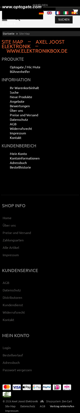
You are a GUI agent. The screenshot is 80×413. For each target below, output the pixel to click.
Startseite (8, 33)
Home (7, 218)
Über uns (16, 110)
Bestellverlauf (13, 355)
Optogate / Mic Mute (25, 67)
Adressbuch (18, 163)
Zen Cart (67, 401)
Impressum (18, 133)
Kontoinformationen (25, 158)
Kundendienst (13, 305)
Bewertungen (20, 106)
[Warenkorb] (75, 11)
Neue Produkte (21, 97)
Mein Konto (18, 153)
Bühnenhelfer (20, 71)
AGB (13, 124)
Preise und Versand (24, 115)
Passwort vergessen (17, 370)
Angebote (17, 101)
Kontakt (15, 137)
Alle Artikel (11, 247)
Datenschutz (19, 119)
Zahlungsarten (13, 240)
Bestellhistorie (20, 167)
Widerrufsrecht (21, 128)
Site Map (10, 406)
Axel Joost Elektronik (25, 401)
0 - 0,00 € (9, 23)
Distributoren (12, 297)
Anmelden (40, 5)
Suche (14, 92)
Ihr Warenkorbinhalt (24, 88)
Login (7, 348)
